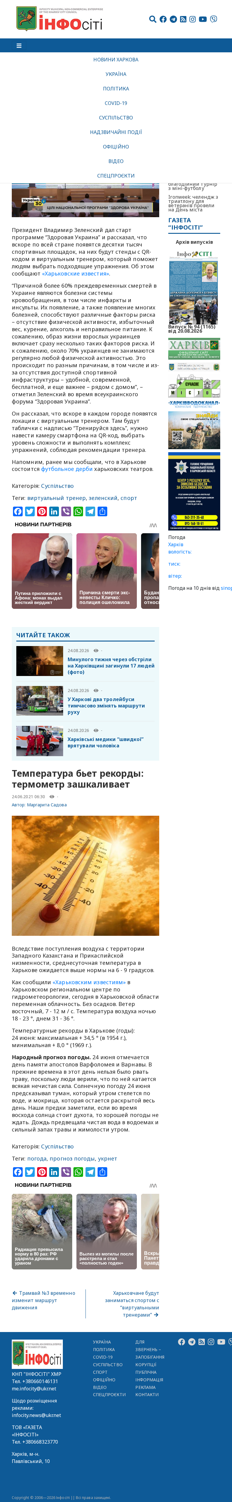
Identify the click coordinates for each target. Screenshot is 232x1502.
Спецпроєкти (116, 175)
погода (37, 1158)
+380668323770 (40, 1441)
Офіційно (116, 146)
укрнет (108, 1158)
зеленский (103, 497)
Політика (116, 88)
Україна (116, 74)
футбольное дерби (67, 468)
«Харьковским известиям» (89, 982)
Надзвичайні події (116, 132)
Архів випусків (194, 242)
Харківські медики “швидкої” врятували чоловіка (105, 742)
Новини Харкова (115, 59)
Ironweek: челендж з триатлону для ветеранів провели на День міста (193, 203)
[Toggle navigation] (19, 45)
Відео (115, 161)
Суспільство (116, 117)
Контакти (147, 1394)
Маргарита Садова (47, 805)
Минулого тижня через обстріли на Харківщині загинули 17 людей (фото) (111, 665)
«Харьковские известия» (75, 273)
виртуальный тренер (56, 497)
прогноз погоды (72, 1158)
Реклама (145, 1387)
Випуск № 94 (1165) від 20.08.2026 (191, 328)
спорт (129, 497)
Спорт (100, 1372)
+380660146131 (40, 1381)
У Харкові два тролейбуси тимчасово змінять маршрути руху (106, 705)
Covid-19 (116, 103)
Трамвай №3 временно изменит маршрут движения (43, 1300)
